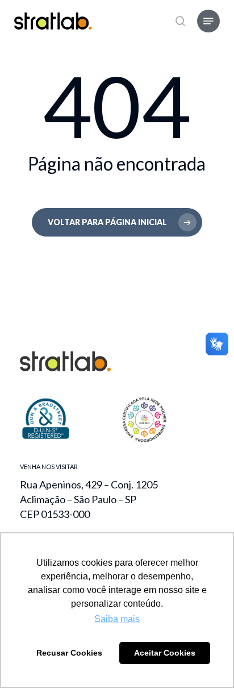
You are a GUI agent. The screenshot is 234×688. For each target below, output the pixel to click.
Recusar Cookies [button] (69, 652)
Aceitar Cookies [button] (164, 652)
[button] (208, 21)
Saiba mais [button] (117, 619)
